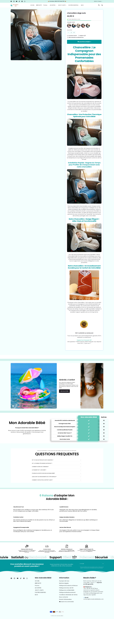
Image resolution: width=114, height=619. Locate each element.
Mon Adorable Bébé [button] (43, 578)
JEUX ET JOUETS (39, 590)
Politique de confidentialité (66, 590)
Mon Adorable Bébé (58, 615)
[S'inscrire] (102, 563)
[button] (46, 5)
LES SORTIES (38, 588)
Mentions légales (64, 583)
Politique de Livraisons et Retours (68, 585)
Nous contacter (63, 597)
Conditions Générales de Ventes (68, 595)
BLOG (36, 595)
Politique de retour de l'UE (66, 588)
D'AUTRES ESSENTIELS (40, 592)
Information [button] (64, 578)
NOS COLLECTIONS (64, 391)
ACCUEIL (37, 581)
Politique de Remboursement (67, 592)
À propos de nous (64, 581)
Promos (37, 585)
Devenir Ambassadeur (65, 599)
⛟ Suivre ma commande (66, 601)
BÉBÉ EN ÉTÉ (38, 583)
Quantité (69, 30)
